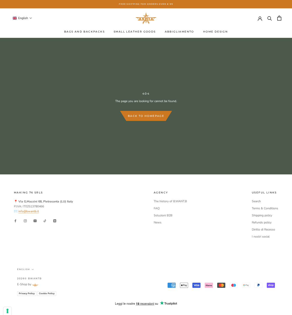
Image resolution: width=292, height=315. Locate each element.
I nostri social (261, 237)
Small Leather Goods (135, 31)
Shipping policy (262, 215)
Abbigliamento (179, 31)
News (157, 222)
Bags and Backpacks (84, 31)
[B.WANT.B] (146, 18)
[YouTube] (35, 220)
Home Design (215, 31)
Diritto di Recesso (263, 229)
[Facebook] (15, 220)
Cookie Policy (47, 293)
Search (256, 201)
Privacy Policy (27, 293)
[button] (22, 18)
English (23, 269)
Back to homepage (146, 115)
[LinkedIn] (54, 220)
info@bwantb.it (28, 211)
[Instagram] (25, 220)
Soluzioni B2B (163, 215)
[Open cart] (279, 18)
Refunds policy (261, 222)
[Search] (269, 18)
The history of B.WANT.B (170, 201)
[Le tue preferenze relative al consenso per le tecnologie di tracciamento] (7, 311)
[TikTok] (44, 220)
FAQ (157, 208)
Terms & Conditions (265, 208)
